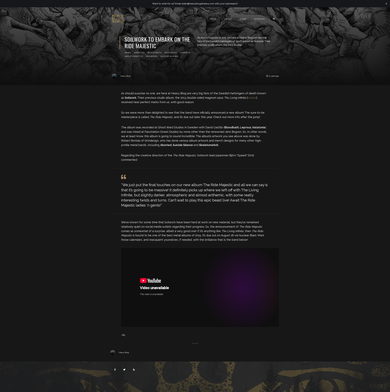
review (252, 97)
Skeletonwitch (134, 56)
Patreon (259, 19)
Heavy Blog (125, 76)
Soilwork (152, 56)
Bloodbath (155, 52)
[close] (386, 3)
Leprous (185, 52)
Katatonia (171, 52)
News (128, 52)
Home (213, 19)
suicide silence (170, 56)
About (228, 19)
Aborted (139, 52)
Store (243, 19)
